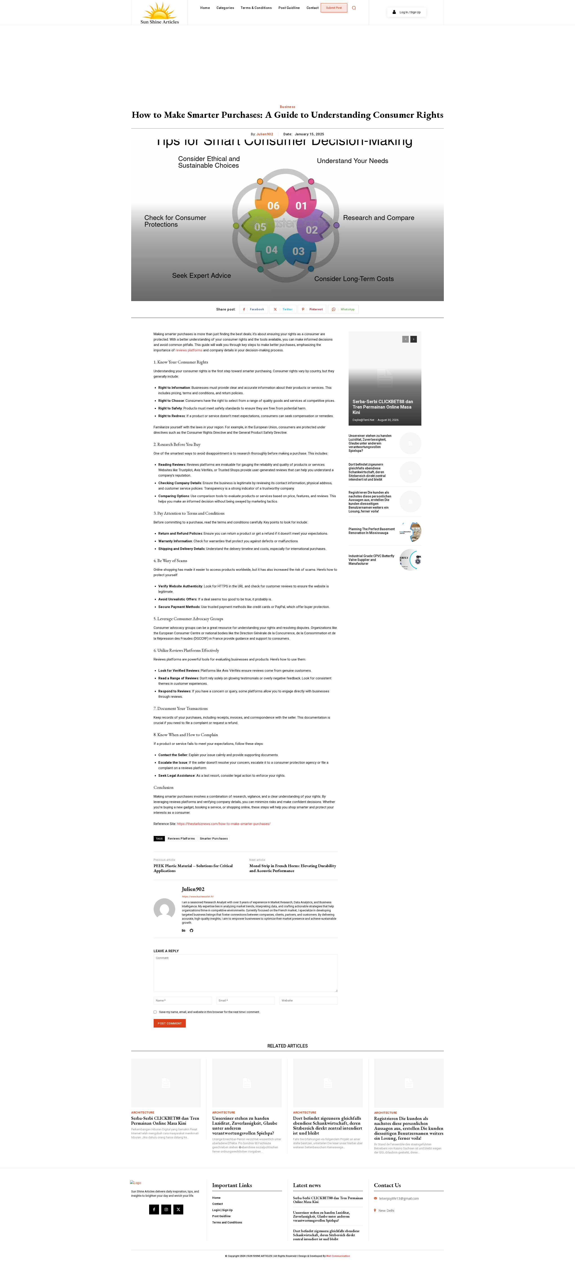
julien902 (264, 134)
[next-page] (413, 339)
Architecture (142, 1112)
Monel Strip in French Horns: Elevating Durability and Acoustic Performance (292, 868)
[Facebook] (154, 1209)
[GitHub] (191, 929)
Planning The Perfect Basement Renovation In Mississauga (372, 531)
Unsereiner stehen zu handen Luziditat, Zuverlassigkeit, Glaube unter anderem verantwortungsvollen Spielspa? (370, 443)
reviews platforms (189, 350)
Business (287, 107)
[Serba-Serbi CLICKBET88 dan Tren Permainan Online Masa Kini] (385, 378)
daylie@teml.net (363, 420)
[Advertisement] (287, 58)
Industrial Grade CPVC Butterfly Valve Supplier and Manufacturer (371, 559)
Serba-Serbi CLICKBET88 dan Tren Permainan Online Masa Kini (383, 407)
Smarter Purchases (214, 838)
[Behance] (183, 929)
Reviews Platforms (181, 838)
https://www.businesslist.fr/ (198, 896)
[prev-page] (405, 339)
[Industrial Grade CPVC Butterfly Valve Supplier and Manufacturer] (410, 560)
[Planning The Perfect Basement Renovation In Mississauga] (410, 531)
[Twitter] (178, 1209)
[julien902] (164, 909)
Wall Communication (338, 1256)
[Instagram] (166, 1209)
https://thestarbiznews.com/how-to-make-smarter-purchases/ (223, 824)
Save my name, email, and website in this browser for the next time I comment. (209, 1012)
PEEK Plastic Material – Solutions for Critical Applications (193, 868)
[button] (353, 8)
